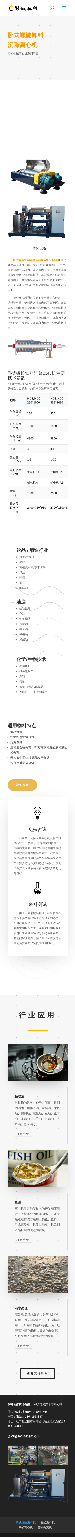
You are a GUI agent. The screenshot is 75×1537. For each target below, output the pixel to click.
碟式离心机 (48, 1522)
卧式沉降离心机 (26, 1522)
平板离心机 (26, 1527)
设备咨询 (22, 785)
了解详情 (23, 1134)
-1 (23, 1436)
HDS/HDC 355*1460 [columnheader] (56, 400)
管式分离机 (45, 1527)
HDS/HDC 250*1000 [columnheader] (33, 400)
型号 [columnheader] (13, 400)
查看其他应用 (37, 1373)
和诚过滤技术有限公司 (48, 1404)
